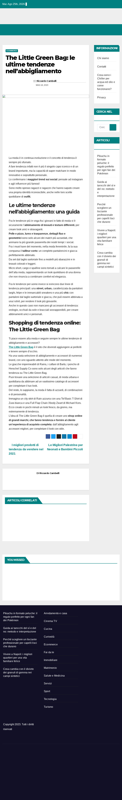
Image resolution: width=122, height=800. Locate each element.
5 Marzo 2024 (70, 569)
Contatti (101, 66)
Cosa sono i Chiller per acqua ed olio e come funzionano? (106, 82)
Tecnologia (50, 699)
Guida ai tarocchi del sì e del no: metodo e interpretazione (106, 189)
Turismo (48, 706)
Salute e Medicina (54, 675)
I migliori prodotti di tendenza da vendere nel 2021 (26, 449)
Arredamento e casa (55, 613)
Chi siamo (103, 58)
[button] (103, 29)
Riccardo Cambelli (46, 81)
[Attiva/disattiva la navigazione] (116, 30)
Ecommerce (12, 51)
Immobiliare (50, 660)
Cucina (48, 629)
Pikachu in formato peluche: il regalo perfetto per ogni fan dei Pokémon (20, 617)
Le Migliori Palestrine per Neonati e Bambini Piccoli (65, 447)
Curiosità (49, 636)
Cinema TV (50, 621)
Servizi (48, 683)
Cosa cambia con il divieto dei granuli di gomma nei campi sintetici (106, 259)
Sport (47, 691)
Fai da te (49, 652)
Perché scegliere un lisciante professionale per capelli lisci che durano (20, 643)
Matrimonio (50, 668)
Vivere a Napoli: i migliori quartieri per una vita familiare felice (106, 237)
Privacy (101, 97)
